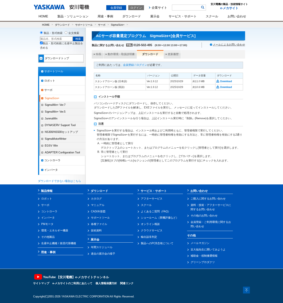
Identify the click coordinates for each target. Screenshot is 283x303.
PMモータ (47, 224)
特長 (98, 54)
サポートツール (84, 24)
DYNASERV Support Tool (60, 125)
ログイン (136, 7)
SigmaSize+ (118, 24)
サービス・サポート (183, 16)
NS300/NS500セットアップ (61, 131)
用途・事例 (105, 16)
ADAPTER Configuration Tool (62, 152)
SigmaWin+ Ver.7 (55, 104)
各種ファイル (99, 224)
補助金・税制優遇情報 (204, 255)
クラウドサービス (151, 230)
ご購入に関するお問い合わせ (208, 198)
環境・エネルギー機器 (54, 230)
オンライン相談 (150, 224)
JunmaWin (51, 118)
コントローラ (52, 160)
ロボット (49, 80)
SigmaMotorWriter (55, 138)
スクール (212, 16)
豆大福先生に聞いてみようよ (208, 249)
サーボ (101, 24)
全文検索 (73, 33)
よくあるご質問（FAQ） (156, 211)
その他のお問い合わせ (204, 215)
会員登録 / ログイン (135, 64)
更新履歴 (173, 54)
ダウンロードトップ (57, 58)
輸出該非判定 (149, 236)
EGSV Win (51, 145)
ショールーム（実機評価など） (160, 217)
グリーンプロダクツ (203, 262)
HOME (43, 16)
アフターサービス (151, 198)
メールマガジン (200, 243)
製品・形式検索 (53, 33)
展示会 (155, 16)
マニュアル (97, 205)
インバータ (51, 169)
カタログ (96, 198)
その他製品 (48, 236)
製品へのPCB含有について (157, 243)
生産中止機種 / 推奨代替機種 (58, 243)
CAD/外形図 (98, 211)
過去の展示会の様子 (103, 253)
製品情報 (47, 190)
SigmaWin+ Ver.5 (55, 111)
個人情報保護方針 (106, 283)
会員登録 (116, 7)
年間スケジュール (101, 247)
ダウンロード (131, 16)
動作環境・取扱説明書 (121, 54)
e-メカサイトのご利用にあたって (72, 283)
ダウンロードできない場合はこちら (59, 181)
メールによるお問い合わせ (229, 44)
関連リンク (127, 283)
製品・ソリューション (72, 16)
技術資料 (96, 230)
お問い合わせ (236, 16)
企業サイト (159, 7)
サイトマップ (41, 283)
